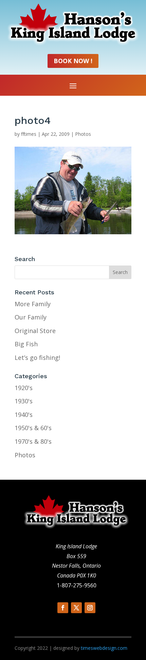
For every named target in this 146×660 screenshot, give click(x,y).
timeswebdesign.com (104, 648)
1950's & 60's (33, 428)
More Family (33, 304)
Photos (83, 134)
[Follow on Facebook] (62, 607)
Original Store (35, 331)
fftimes (28, 134)
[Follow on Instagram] (90, 607)
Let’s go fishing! (37, 357)
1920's (24, 388)
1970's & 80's (33, 441)
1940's (24, 414)
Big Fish (26, 344)
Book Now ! (73, 61)
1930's (24, 401)
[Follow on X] (76, 607)
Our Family (31, 317)
